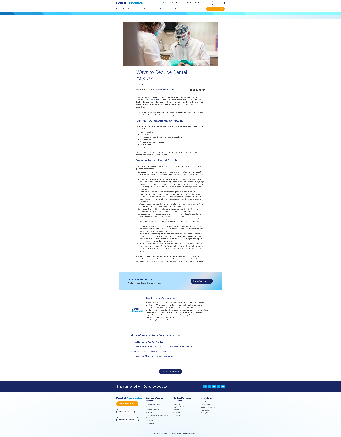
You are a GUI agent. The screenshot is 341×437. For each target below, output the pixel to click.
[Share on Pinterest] (200, 90)
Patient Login (205, 410)
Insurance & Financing (161, 8)
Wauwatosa (150, 423)
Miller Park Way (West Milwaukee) (157, 415)
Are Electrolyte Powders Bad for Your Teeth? (150, 351)
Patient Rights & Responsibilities (153, 433)
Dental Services (144, 8)
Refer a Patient (217, 3)
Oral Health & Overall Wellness (164, 90)
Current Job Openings (126, 420)
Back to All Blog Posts (169, 371)
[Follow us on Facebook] (205, 386)
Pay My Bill (193, 3)
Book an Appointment (214, 8)
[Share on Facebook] (191, 90)
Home (117, 18)
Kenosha (149, 412)
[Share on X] (194, 90)
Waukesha (149, 421)
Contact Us (185, 3)
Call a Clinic (175, 3)
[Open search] (163, 3)
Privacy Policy (166, 433)
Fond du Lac (177, 410)
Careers (168, 3)
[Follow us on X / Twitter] (218, 386)
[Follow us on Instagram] (209, 386)
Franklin (149, 407)
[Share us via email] (203, 90)
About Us (204, 402)
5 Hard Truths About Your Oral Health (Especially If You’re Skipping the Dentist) (163, 347)
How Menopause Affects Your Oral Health (149, 342)
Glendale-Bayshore (152, 410)
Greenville (176, 418)
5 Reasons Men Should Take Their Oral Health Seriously (154, 356)
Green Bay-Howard (179, 415)
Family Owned (176, 8)
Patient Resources (203, 3)
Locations (131, 8)
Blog (122, 18)
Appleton (176, 404)
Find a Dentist (120, 8)
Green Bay (176, 412)
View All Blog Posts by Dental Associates (161, 320)
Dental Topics (205, 405)
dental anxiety (154, 100)
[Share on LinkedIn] (197, 90)
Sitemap (173, 433)
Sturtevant (149, 418)
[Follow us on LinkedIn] (214, 386)
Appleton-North (178, 407)
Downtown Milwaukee (153, 404)
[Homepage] (129, 3)
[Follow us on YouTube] (223, 386)
